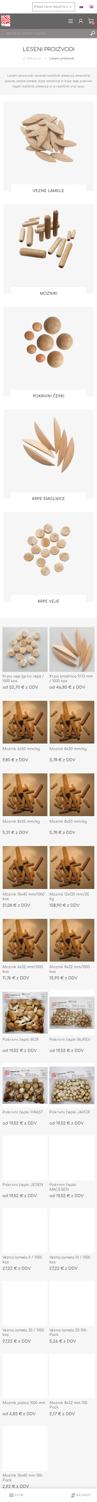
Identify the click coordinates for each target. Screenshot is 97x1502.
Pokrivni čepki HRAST (22, 1112)
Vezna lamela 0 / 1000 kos (22, 1259)
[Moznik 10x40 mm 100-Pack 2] (25, 1448)
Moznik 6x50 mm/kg (21, 749)
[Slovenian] (81, 6)
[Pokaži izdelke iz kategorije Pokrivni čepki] (48, 351)
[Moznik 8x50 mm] (25, 722)
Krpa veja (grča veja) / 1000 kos (23, 678)
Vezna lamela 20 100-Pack (68, 1332)
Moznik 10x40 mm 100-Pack (22, 1478)
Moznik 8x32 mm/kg (21, 822)
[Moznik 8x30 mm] (72, 722)
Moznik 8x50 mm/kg (68, 822)
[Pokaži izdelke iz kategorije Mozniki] (48, 249)
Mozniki (48, 294)
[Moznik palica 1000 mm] (25, 1376)
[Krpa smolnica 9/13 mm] (72, 649)
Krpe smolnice (48, 499)
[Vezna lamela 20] (25, 1303)
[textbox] (44, 33)
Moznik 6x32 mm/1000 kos (22, 969)
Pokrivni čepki (48, 396)
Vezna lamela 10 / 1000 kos (69, 1259)
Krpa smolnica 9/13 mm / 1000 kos (71, 678)
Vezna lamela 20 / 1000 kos (23, 1332)
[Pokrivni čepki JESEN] (25, 1158)
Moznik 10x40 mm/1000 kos (23, 896)
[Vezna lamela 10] (72, 1230)
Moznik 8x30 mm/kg (68, 749)
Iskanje (92, 33)
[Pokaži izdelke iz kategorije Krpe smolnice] (48, 454)
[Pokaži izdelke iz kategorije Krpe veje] (48, 557)
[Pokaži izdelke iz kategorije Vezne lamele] (48, 146)
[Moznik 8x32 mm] (25, 794)
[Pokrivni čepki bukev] (72, 1012)
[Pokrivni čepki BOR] (25, 1012)
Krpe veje (48, 602)
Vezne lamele (48, 191)
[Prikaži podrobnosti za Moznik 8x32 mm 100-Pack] (72, 1376)
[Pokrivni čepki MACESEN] (72, 1158)
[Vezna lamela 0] (25, 1230)
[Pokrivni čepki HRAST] (25, 1085)
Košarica (91, 21)
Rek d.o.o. (34, 58)
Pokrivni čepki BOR (20, 1040)
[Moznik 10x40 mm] (25, 867)
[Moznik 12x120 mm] (72, 867)
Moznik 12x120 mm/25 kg (69, 896)
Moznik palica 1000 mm (23, 1403)
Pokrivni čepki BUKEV (69, 1040)
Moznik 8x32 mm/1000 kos (69, 969)
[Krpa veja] (25, 649)
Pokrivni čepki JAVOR (69, 1112)
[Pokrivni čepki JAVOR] (72, 1085)
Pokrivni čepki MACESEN (62, 1187)
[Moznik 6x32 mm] (25, 940)
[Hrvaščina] (91, 6)
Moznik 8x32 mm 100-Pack (68, 1405)
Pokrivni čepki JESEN (22, 1185)
